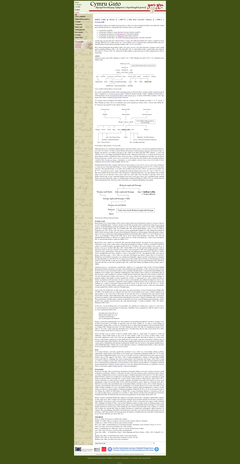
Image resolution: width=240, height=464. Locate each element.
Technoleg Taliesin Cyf (125, 458)
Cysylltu (77, 7)
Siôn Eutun (121, 36)
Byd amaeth (79, 32)
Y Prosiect (78, 4)
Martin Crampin (101, 458)
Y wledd (77, 22)
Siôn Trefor (103, 158)
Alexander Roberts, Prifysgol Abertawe (142, 458)
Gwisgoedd (78, 24)
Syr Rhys (102, 251)
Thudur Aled (116, 366)
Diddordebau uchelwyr (82, 19)
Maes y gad (78, 27)
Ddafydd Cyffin (158, 92)
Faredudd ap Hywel (126, 92)
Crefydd (77, 35)
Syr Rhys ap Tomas (110, 160)
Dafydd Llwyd (121, 34)
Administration (120, 462)
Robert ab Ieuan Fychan (131, 37)
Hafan (77, 2)
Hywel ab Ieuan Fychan (117, 94)
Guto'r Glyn (79, 37)
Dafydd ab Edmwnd (144, 151)
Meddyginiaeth (80, 29)
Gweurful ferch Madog (116, 95)
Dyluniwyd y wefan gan (93, 458)
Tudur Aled (103, 41)
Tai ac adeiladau (80, 16)
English (77, 10)
